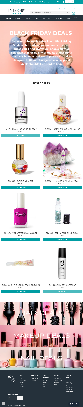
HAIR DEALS (41, 313)
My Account (34, 378)
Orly (44, 386)
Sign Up (20, 398)
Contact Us (23, 378)
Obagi (44, 384)
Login (60, 9)
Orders (22, 386)
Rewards (33, 380)
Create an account (69, 9)
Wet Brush (46, 380)
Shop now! (69, 2)
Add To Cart (62, 135)
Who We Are (57, 378)
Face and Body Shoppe (18, 405)
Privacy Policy (58, 380)
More (75, 17)
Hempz (45, 382)
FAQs (21, 384)
